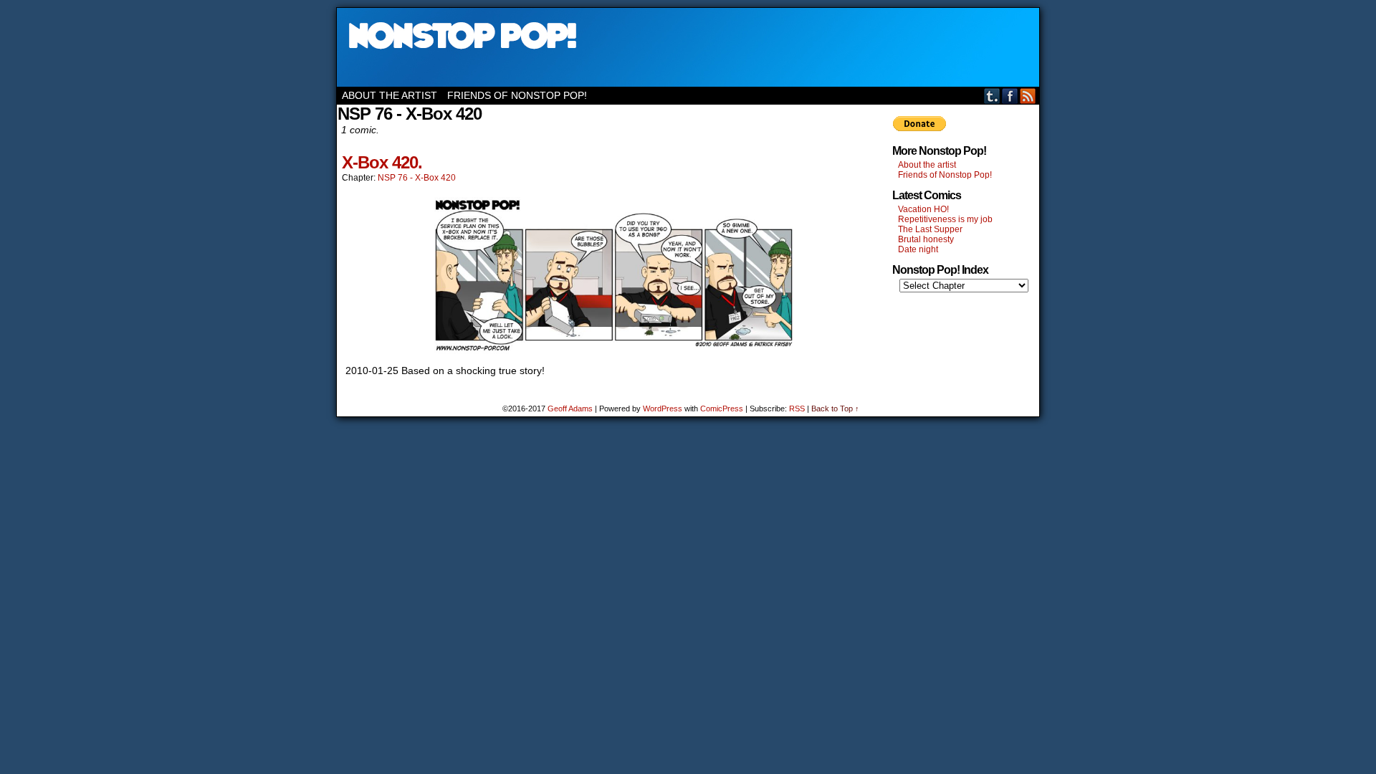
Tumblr (992, 96)
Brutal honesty (926, 239)
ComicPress (721, 408)
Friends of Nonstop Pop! (517, 95)
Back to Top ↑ (835, 408)
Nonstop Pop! (688, 47)
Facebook (1010, 96)
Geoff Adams (570, 408)
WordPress (662, 408)
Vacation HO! (923, 209)
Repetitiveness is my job (945, 219)
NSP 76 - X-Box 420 (417, 178)
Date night (918, 249)
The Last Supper (930, 229)
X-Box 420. (382, 162)
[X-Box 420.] (613, 350)
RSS (1028, 96)
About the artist (389, 95)
